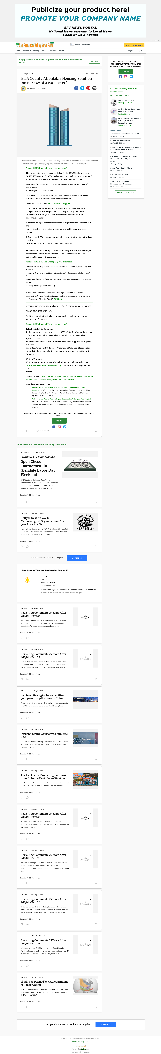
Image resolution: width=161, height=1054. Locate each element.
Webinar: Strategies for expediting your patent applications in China (42, 697)
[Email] (94, 88)
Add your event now (125, 193)
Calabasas (24, 514)
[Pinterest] (88, 88)
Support (94, 61)
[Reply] (27, 431)
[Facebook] (76, 88)
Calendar (25, 51)
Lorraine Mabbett (33, 89)
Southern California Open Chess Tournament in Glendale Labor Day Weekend (38, 466)
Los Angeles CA (27, 74)
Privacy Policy (85, 1052)
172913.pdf (58, 299)
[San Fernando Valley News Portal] (35, 45)
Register (131, 51)
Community (34, 51)
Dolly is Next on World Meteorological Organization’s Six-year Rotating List (43, 521)
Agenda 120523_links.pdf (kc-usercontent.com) (46, 168)
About (61, 51)
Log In (140, 51)
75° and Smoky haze (82, 45)
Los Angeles (25, 452)
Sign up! (59, 421)
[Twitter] (82, 88)
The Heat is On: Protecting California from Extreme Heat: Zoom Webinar (44, 776)
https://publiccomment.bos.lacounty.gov (44, 365)
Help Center (85, 1042)
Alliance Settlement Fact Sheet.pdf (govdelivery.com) (49, 262)
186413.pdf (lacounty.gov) (58, 203)
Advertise (53, 51)
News (18, 51)
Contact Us (75, 1042)
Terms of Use (75, 1052)
